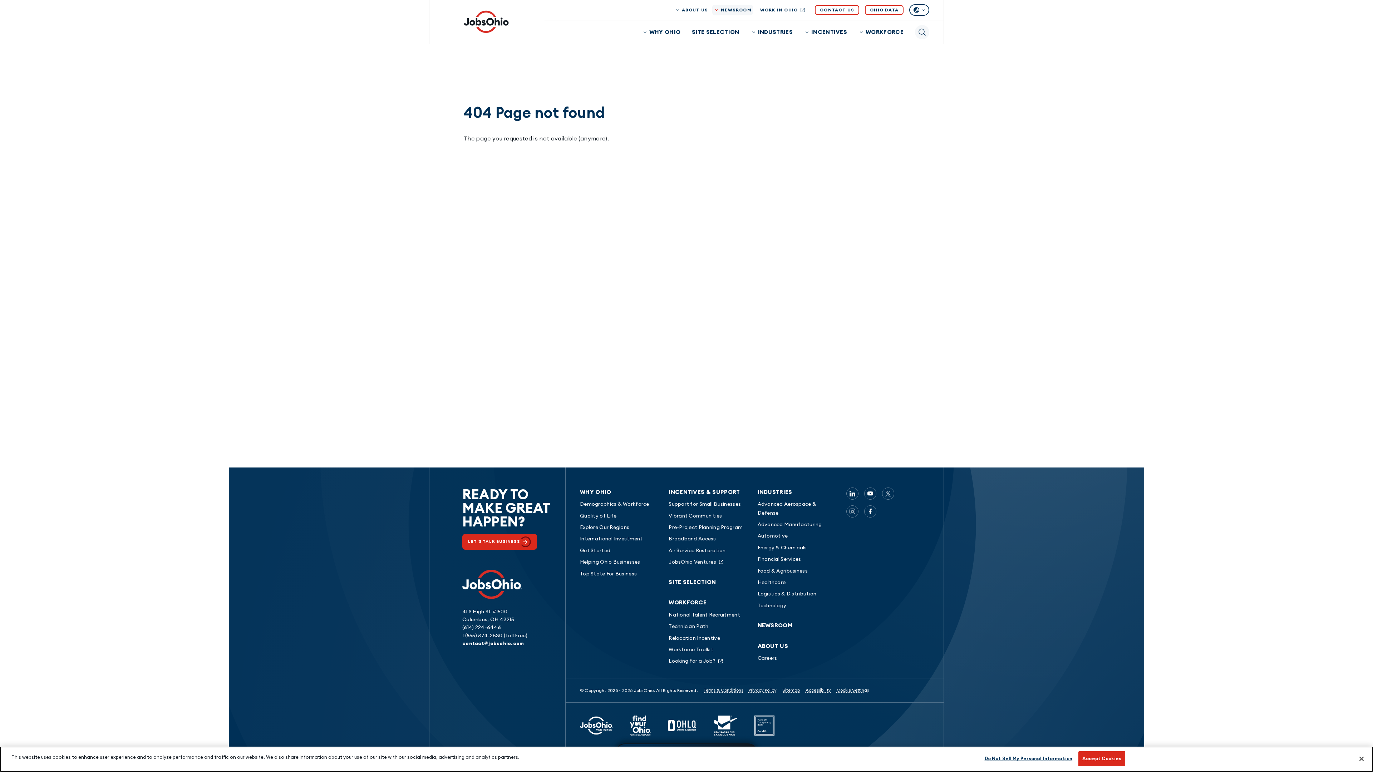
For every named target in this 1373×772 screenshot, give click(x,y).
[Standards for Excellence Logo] (725, 726)
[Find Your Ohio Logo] (640, 726)
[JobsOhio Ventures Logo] (596, 725)
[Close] (1361, 759)
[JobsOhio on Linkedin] (852, 494)
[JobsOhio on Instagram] (852, 511)
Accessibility (818, 690)
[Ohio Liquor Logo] (682, 725)
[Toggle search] (922, 32)
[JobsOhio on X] (888, 494)
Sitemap (791, 690)
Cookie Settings (853, 690)
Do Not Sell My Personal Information (1029, 758)
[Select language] (919, 10)
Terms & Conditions (723, 690)
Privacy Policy (763, 690)
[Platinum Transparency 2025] (764, 726)
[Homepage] (487, 21)
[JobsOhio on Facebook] (870, 511)
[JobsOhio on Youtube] (870, 494)
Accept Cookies (1101, 758)
